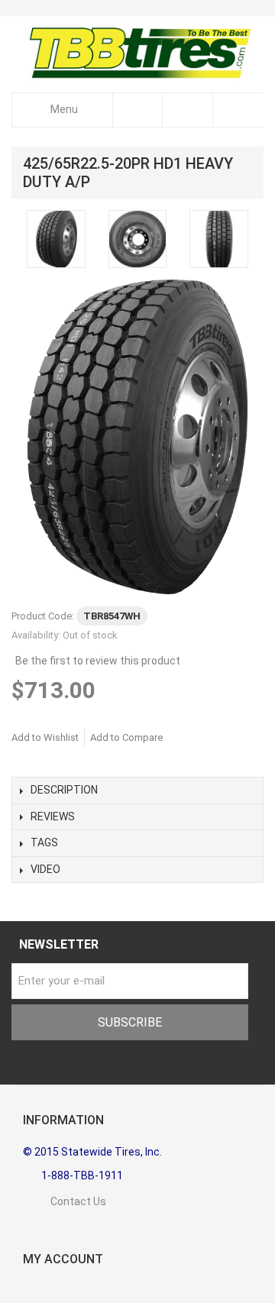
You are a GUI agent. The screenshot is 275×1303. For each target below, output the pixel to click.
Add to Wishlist (45, 737)
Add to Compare (126, 737)
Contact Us (64, 1201)
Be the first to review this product (97, 661)
